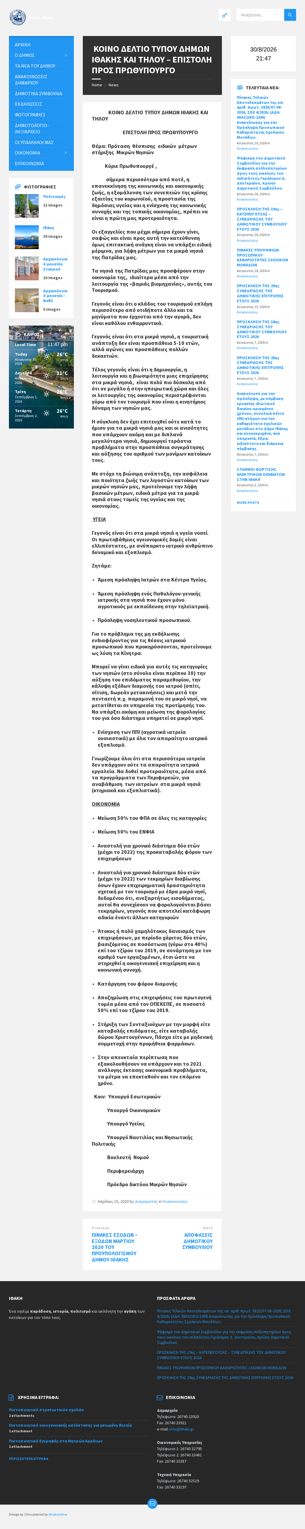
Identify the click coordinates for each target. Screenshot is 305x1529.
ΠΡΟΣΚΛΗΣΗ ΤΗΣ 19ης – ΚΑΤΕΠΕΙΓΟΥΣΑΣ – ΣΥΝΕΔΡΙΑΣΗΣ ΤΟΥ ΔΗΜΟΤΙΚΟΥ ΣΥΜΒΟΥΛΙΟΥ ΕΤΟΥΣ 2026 (262, 219)
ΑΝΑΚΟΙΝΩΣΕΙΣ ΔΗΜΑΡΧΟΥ (31, 80)
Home (97, 84)
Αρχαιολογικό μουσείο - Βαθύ (55, 296)
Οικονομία (27, 153)
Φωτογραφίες (30, 115)
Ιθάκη (48, 227)
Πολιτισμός (54, 196)
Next (208, 1228)
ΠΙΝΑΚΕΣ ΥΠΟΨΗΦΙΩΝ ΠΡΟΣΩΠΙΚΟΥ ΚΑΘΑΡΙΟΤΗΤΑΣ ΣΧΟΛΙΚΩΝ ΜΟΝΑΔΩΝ (262, 257)
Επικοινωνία (29, 163)
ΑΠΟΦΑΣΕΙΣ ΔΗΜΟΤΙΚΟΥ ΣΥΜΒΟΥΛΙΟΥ (197, 1241)
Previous (100, 1228)
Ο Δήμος (25, 55)
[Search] (290, 15)
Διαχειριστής (146, 1201)
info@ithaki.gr (181, 1429)
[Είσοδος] (225, 15)
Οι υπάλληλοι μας (34, 142)
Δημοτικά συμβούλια (38, 93)
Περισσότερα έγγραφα (28, 1458)
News (114, 84)
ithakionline (58, 1514)
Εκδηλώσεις (28, 104)
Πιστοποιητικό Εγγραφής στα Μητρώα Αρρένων (55, 1441)
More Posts (248, 502)
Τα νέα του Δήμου (35, 66)
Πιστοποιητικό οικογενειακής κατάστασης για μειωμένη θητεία (70, 1425)
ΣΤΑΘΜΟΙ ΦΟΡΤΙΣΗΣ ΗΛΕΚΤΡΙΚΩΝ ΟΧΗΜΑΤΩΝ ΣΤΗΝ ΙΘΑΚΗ (261, 474)
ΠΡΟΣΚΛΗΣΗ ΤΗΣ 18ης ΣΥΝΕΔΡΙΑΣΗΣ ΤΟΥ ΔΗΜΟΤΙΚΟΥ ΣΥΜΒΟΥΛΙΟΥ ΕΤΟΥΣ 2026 (262, 329)
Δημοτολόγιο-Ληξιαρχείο (32, 128)
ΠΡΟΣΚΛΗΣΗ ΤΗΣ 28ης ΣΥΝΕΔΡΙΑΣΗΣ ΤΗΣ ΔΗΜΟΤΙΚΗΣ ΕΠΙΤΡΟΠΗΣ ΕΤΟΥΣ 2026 (260, 365)
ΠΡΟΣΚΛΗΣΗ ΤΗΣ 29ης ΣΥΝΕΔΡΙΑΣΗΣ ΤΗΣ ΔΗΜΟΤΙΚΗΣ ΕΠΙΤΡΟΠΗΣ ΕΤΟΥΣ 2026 (260, 293)
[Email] (152, 1504)
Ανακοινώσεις (175, 1201)
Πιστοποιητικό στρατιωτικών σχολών (46, 1409)
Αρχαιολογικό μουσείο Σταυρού (55, 264)
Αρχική (23, 45)
